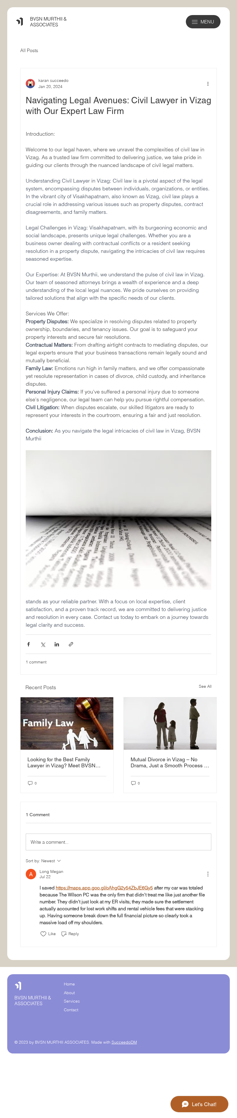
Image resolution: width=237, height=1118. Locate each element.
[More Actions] (207, 874)
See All (205, 686)
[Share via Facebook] (28, 644)
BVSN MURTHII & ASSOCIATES (48, 21)
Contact (71, 1009)
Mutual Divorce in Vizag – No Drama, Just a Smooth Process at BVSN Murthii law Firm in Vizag (169, 762)
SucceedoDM (124, 1042)
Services (72, 1001)
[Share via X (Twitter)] (42, 644)
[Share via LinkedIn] (57, 644)
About (69, 992)
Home (69, 984)
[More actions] (207, 83)
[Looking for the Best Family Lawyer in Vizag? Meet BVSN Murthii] (67, 723)
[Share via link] (71, 644)
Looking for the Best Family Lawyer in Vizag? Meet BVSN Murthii (61, 762)
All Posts (29, 50)
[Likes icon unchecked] (43, 934)
